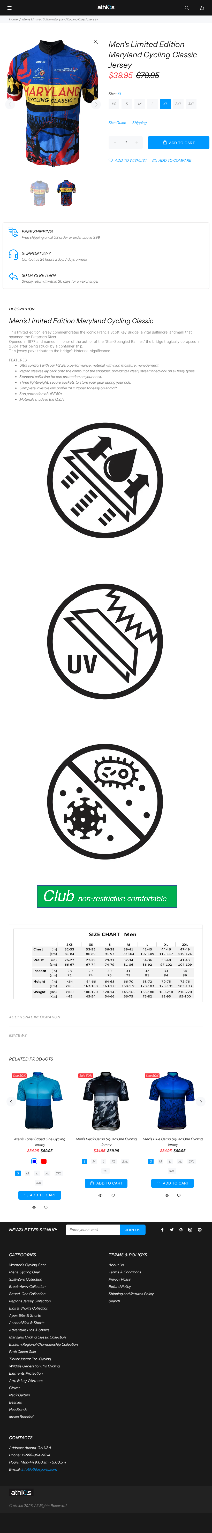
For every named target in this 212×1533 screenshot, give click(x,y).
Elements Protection (26, 1373)
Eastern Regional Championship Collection (43, 1344)
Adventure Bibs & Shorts (29, 1330)
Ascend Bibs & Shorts (26, 1322)
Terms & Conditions (125, 1272)
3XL (191, 104)
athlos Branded (21, 1416)
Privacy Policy (120, 1279)
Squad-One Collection (27, 1293)
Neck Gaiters (19, 1395)
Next (96, 104)
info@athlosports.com (39, 1469)
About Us (116, 1265)
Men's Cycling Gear (24, 1272)
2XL (178, 104)
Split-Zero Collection (25, 1279)
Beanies (15, 1402)
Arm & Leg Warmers (26, 1380)
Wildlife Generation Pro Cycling (34, 1366)
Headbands (18, 1409)
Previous (10, 104)
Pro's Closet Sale (22, 1351)
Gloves (14, 1387)
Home (13, 19)
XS (113, 104)
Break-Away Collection (27, 1286)
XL (165, 104)
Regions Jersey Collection (30, 1301)
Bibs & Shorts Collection (28, 1308)
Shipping (139, 122)
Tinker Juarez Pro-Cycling (30, 1359)
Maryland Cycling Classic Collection (37, 1337)
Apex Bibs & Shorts (25, 1315)
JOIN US (132, 1230)
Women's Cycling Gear (27, 1265)
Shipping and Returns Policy (131, 1293)
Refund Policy (120, 1286)
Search (114, 1301)
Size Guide (117, 122)
